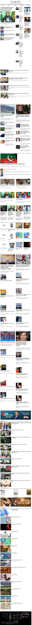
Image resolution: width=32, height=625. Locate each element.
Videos (7, 618)
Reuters (17, 267)
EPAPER (21, 3)
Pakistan (15, 5)
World (28, 5)
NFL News (17, 618)
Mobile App (20, 618)
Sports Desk (1, 343)
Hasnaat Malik (2, 165)
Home (3, 5)
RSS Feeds (14, 615)
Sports (7, 615)
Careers (14, 619)
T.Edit (6, 614)
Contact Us (14, 618)
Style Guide (20, 613)
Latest (9, 5)
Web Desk (1, 25)
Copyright (20, 615)
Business (21, 5)
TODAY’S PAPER (11, 3)
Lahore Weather (10, 618)
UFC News (17, 615)
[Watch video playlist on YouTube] (15, 415)
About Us (14, 613)
